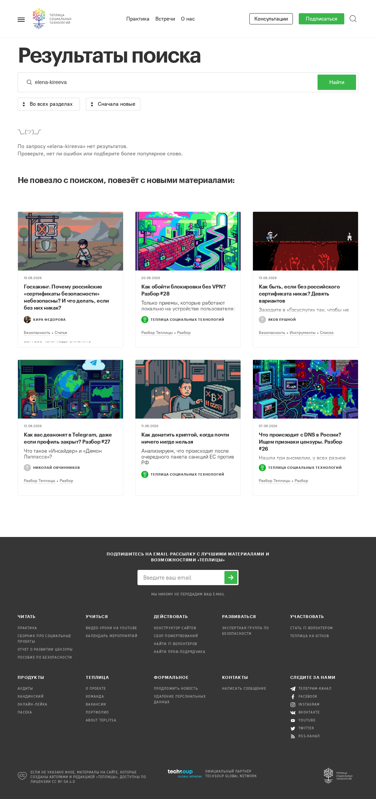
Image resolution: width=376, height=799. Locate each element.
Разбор (184, 332)
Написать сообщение (244, 689)
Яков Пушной (282, 319)
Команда (95, 697)
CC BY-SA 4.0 (63, 782)
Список (327, 332)
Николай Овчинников (56, 467)
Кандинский (31, 697)
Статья (61, 332)
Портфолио (97, 712)
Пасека (25, 712)
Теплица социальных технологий (187, 319)
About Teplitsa (101, 720)
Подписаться (321, 19)
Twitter (306, 728)
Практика (138, 19)
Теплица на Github (309, 636)
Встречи (165, 19)
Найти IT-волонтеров (175, 644)
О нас (188, 19)
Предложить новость (176, 689)
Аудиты (25, 689)
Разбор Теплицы (157, 332)
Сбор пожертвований (176, 636)
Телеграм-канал (315, 689)
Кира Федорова (49, 319)
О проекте (96, 689)
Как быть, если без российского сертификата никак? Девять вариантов (299, 293)
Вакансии (96, 704)
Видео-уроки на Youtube (111, 628)
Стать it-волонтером (311, 628)
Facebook (308, 697)
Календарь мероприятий (111, 636)
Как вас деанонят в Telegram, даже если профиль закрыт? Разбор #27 (68, 438)
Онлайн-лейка (32, 704)
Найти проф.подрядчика (179, 652)
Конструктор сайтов (175, 628)
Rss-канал (309, 736)
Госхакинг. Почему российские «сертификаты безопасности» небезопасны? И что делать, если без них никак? (66, 297)
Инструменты (302, 332)
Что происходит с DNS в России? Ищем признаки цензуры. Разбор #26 (300, 441)
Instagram (309, 704)
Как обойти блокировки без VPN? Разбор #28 (183, 290)
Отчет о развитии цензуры (45, 650)
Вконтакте (309, 712)
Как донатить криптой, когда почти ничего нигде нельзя (185, 438)
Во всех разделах (51, 104)
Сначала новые (116, 104)
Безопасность (37, 332)
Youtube (306, 720)
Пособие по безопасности (45, 657)
